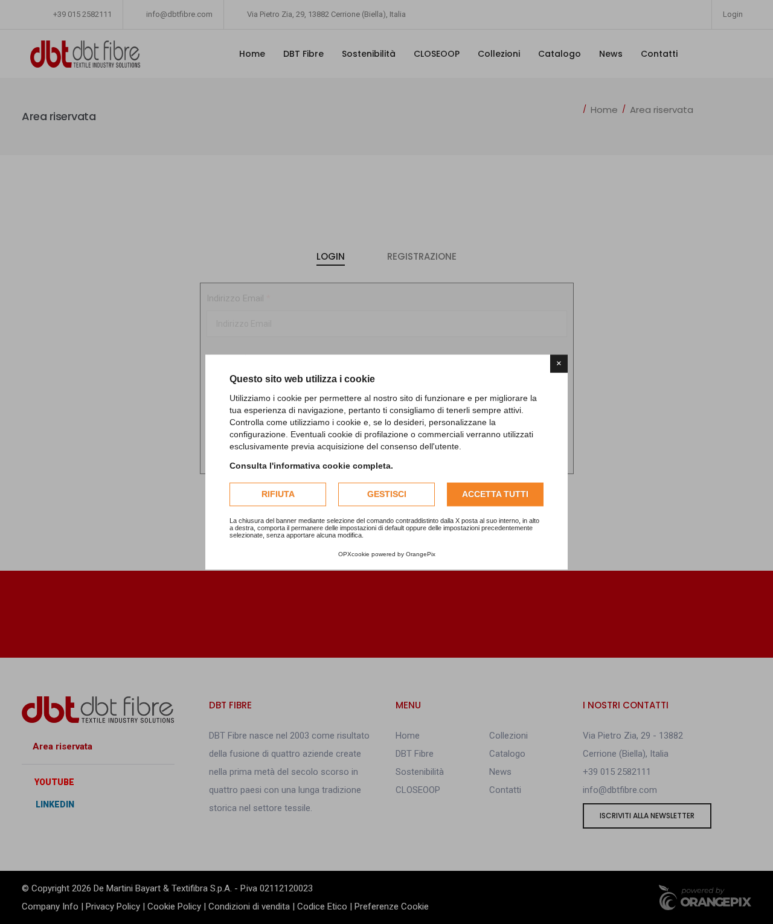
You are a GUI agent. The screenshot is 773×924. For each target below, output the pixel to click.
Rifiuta (278, 494)
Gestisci (386, 494)
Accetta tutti (495, 494)
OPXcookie (354, 554)
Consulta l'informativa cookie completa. (311, 465)
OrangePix (420, 554)
